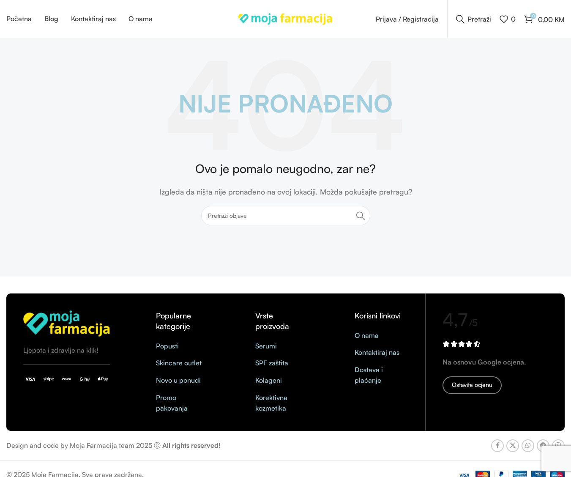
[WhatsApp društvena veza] (528, 445)
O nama (367, 335)
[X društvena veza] (512, 445)
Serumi (266, 346)
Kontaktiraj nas (377, 352)
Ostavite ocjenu (472, 384)
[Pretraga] (360, 215)
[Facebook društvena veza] (497, 445)
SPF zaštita (271, 363)
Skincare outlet (179, 363)
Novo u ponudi (178, 380)
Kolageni (268, 380)
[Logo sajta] (285, 18)
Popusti (167, 346)
